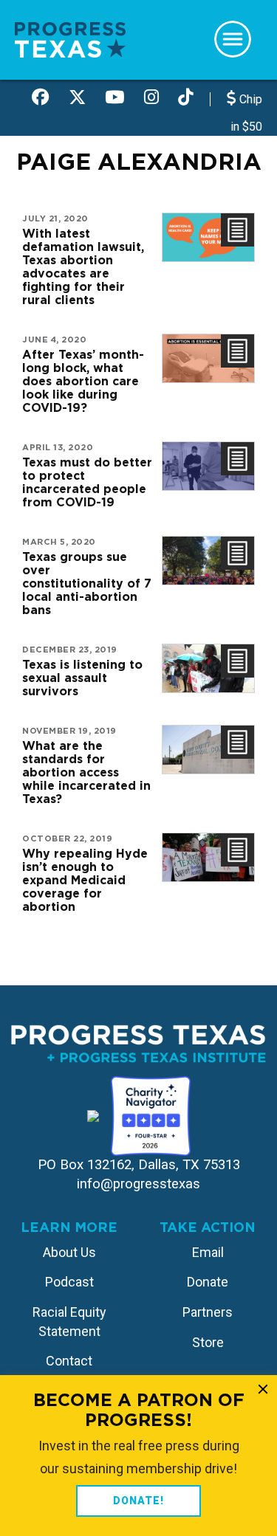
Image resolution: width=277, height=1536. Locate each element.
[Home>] (70, 39)
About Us (69, 1252)
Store (208, 1342)
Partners (207, 1312)
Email (208, 1252)
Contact (69, 1360)
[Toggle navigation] (232, 39)
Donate (207, 1281)
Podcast (69, 1281)
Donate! (138, 1500)
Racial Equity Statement (69, 1321)
